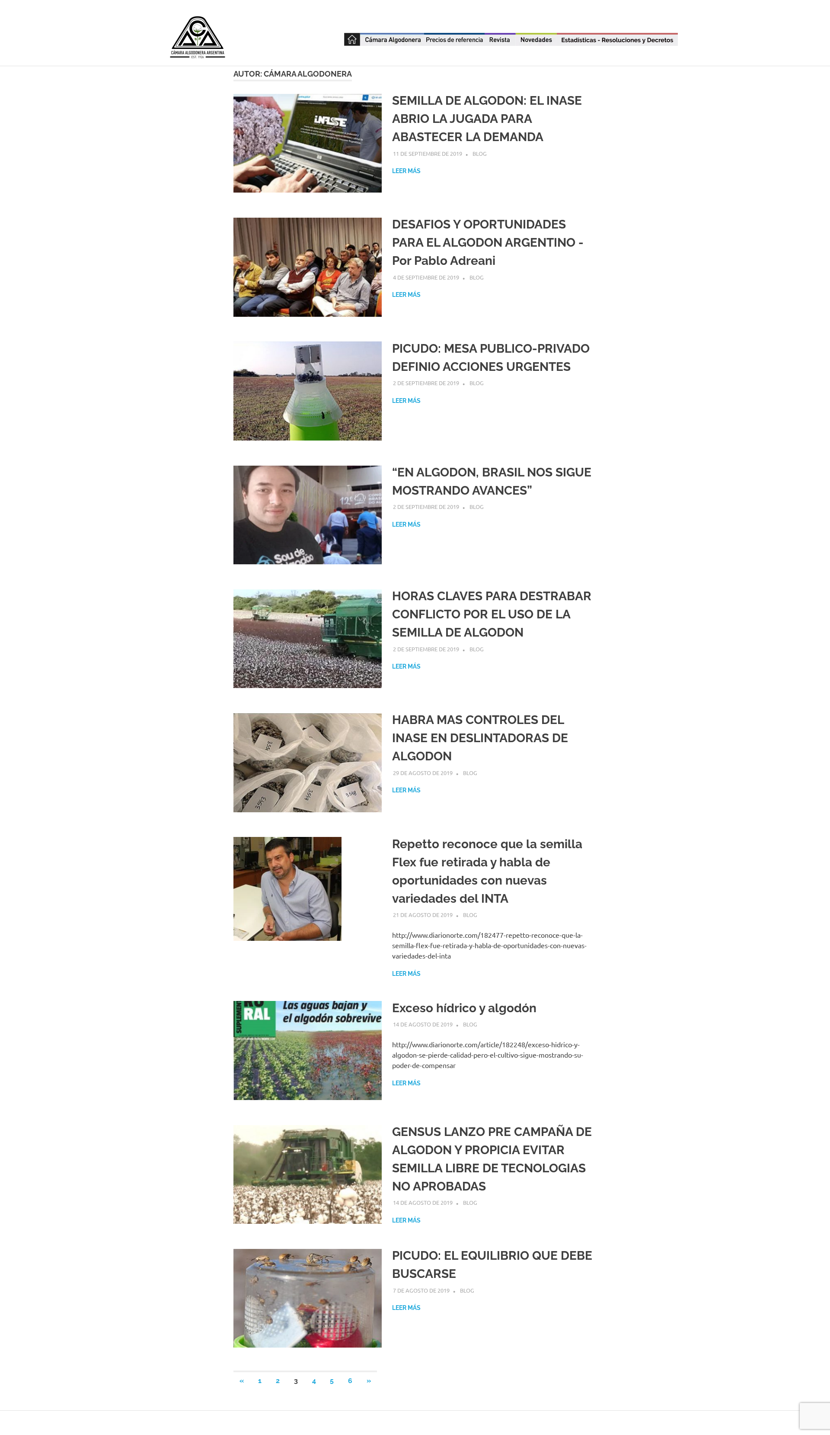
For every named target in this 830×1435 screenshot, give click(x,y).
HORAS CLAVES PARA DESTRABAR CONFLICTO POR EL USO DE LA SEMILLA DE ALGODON (491, 614)
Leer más (406, 170)
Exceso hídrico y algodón (464, 1008)
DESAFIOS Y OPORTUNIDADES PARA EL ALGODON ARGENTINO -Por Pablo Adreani (488, 242)
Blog (479, 153)
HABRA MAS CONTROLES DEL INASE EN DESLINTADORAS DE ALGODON (480, 738)
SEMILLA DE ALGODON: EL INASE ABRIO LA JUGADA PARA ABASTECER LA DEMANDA (487, 118)
